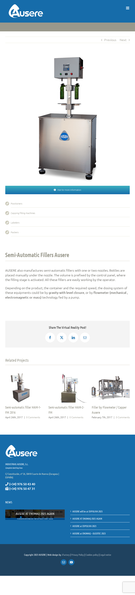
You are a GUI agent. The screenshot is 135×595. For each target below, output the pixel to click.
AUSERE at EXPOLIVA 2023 (84, 525)
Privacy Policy (77, 554)
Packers (15, 232)
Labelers (15, 222)
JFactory (66, 554)
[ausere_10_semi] (67, 59)
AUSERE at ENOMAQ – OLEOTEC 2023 (89, 533)
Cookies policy (92, 554)
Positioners (16, 203)
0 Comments (38, 417)
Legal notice (105, 554)
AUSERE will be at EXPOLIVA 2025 (87, 511)
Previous (110, 40)
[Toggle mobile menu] (128, 8)
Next (123, 40)
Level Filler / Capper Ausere (110, 407)
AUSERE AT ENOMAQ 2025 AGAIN (35, 514)
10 (53, 517)
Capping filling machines (23, 213)
